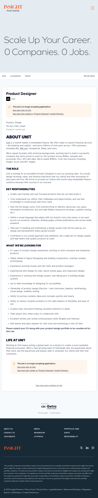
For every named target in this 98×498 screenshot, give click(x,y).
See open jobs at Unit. (22, 110)
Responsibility (71, 436)
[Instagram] (93, 447)
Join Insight (9, 436)
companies (15, 76)
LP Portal (38, 436)
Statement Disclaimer (72, 489)
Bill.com (24, 148)
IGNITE (67, 433)
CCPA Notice (16, 492)
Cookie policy (55, 413)
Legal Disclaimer (56, 489)
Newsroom (39, 433)
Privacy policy (43, 413)
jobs (4, 76)
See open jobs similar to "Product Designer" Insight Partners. (38, 114)
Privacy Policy (42, 489)
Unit (8, 142)
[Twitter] (81, 447)
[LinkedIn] (87, 447)
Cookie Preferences (31, 492)
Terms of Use (30, 489)
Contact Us (9, 433)
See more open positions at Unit (49, 385)
